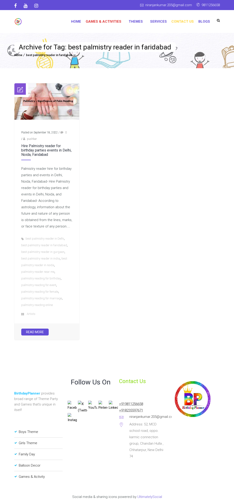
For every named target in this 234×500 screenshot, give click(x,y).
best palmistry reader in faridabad (49, 55)
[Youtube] (25, 5)
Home (76, 21)
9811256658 (211, 5)
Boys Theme (28, 432)
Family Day (27, 454)
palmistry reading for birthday (41, 278)
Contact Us (182, 21)
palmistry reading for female (39, 291)
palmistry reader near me (37, 271)
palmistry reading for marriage (41, 298)
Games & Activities (103, 21)
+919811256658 (131, 404)
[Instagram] (36, 5)
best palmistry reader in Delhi (45, 238)
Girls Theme (28, 443)
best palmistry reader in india (40, 258)
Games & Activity (32, 477)
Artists (31, 314)
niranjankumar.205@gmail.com (168, 5)
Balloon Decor (29, 465)
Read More (35, 332)
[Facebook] (17, 5)
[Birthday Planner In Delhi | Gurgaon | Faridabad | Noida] (18, 22)
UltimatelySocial (149, 497)
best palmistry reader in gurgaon (42, 252)
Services (158, 21)
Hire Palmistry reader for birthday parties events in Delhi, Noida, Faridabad (46, 150)
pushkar (32, 139)
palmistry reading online (37, 305)
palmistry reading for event (38, 285)
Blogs (204, 21)
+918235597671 (131, 410)
